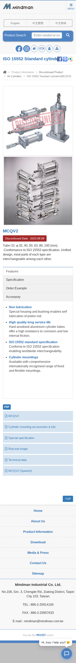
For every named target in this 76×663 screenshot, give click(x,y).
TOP (68, 498)
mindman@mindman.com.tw (43, 621)
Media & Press (38, 552)
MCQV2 (13, 416)
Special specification (21, 438)
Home (38, 510)
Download (38, 542)
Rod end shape (18, 448)
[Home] (5, 72)
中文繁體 (37, 23)
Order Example (16, 288)
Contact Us (38, 563)
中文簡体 (60, 23)
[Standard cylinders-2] (38, 190)
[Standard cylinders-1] (38, 120)
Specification (15, 279)
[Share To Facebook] (59, 58)
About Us (38, 521)
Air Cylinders (14, 76)
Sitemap (38, 573)
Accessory (13, 296)
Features (12, 271)
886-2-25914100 (42, 604)
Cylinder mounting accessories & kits (32, 426)
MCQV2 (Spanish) (20, 470)
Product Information (38, 531)
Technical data (17, 459)
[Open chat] (66, 653)
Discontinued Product (51, 72)
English (15, 23)
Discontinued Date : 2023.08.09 (24, 238)
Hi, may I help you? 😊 (56, 642)
